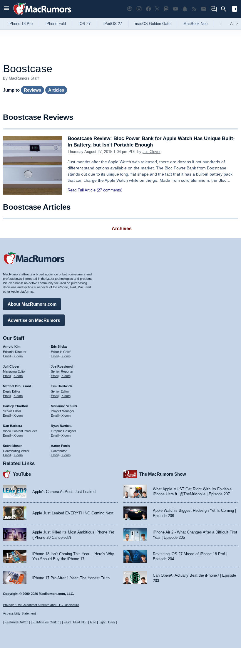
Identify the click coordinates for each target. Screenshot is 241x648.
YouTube (22, 474)
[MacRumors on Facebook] (148, 9)
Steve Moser (12, 445)
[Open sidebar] (234, 9)
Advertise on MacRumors (34, 320)
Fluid (67, 622)
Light (102, 622)
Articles (56, 89)
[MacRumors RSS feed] (194, 9)
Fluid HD (79, 622)
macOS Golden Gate (152, 23)
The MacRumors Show (162, 474)
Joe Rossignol (62, 366)
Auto (93, 622)
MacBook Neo (195, 23)
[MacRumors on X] (157, 9)
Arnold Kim (12, 346)
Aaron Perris (60, 445)
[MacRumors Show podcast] (130, 9)
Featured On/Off (16, 622)
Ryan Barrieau (62, 425)
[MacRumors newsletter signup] (204, 9)
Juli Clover (151, 151)
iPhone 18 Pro (21, 23)
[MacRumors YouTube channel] (175, 9)
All (234, 23)
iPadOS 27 (112, 23)
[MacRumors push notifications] (185, 9)
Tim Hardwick (61, 386)
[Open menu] (6, 9)
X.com (18, 356)
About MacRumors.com (32, 304)
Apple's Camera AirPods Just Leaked (64, 491)
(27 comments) (109, 190)
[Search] (225, 9)
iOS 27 (85, 23)
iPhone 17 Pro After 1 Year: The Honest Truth (71, 578)
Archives (122, 228)
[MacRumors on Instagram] (139, 9)
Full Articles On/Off (46, 622)
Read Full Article (82, 190)
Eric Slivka (59, 346)
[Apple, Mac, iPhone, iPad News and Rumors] (42, 15)
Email (7, 356)
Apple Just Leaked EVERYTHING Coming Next (72, 513)
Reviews (32, 89)
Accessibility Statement (19, 613)
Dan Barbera (12, 425)
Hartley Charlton (15, 406)
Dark (111, 622)
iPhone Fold (56, 23)
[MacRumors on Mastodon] (166, 9)
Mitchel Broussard (17, 386)
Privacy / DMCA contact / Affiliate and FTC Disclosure (41, 605)
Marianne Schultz (64, 406)
